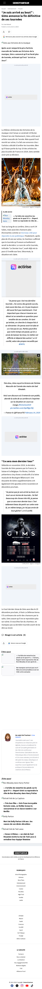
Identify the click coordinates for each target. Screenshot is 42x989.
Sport (21, 930)
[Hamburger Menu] (4, 3)
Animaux (21, 877)
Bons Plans (21, 880)
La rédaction (21, 960)
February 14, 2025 (32, 412)
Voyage (21, 936)
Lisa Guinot (7, 24)
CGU (21, 968)
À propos (21, 954)
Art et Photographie (21, 874)
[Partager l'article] (4, 32)
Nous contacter (21, 957)
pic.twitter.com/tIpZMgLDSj (21, 408)
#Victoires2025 (25, 405)
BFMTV (21, 344)
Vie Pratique (21, 933)
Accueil (4, 9)
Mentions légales (21, 966)
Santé (21, 921)
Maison (21, 919)
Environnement (21, 886)
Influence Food (21, 971)
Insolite (21, 897)
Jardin (21, 900)
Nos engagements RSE (21, 963)
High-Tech (21, 894)
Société (21, 927)
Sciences (21, 924)
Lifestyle (21, 916)
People (20, 9)
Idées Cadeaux (21, 939)
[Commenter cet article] (9, 32)
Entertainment (12, 9)
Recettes (21, 892)
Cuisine (21, 889)
